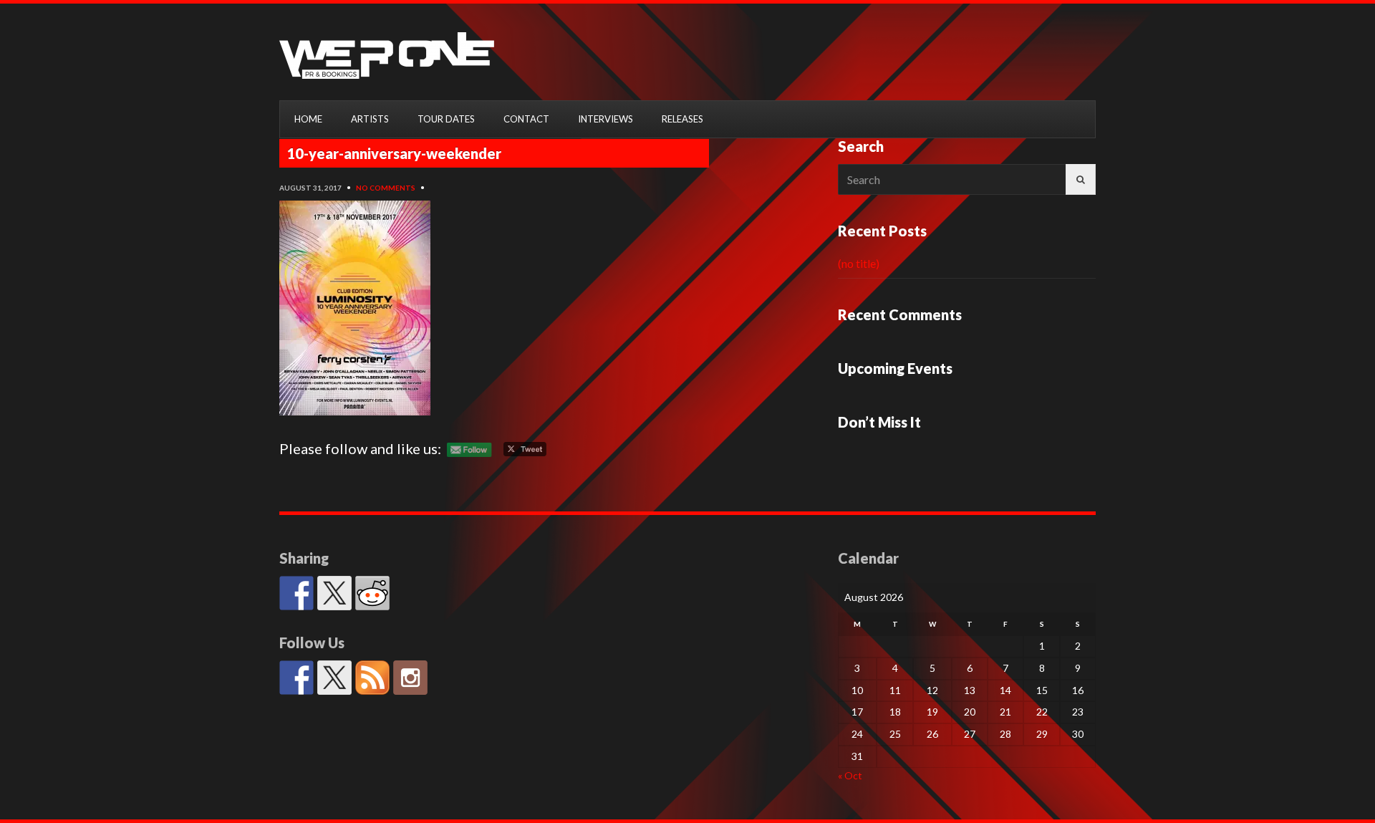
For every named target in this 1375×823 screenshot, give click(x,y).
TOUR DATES (446, 119)
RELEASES (682, 119)
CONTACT (526, 119)
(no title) (858, 263)
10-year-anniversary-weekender (393, 153)
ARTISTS (370, 119)
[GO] (1081, 179)
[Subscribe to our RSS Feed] (372, 677)
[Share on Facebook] (296, 593)
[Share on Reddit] (372, 593)
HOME (308, 119)
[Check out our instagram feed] (410, 677)
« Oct (850, 775)
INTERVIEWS (605, 119)
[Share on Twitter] (334, 593)
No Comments (385, 187)
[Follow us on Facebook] (296, 677)
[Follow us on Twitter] (334, 677)
